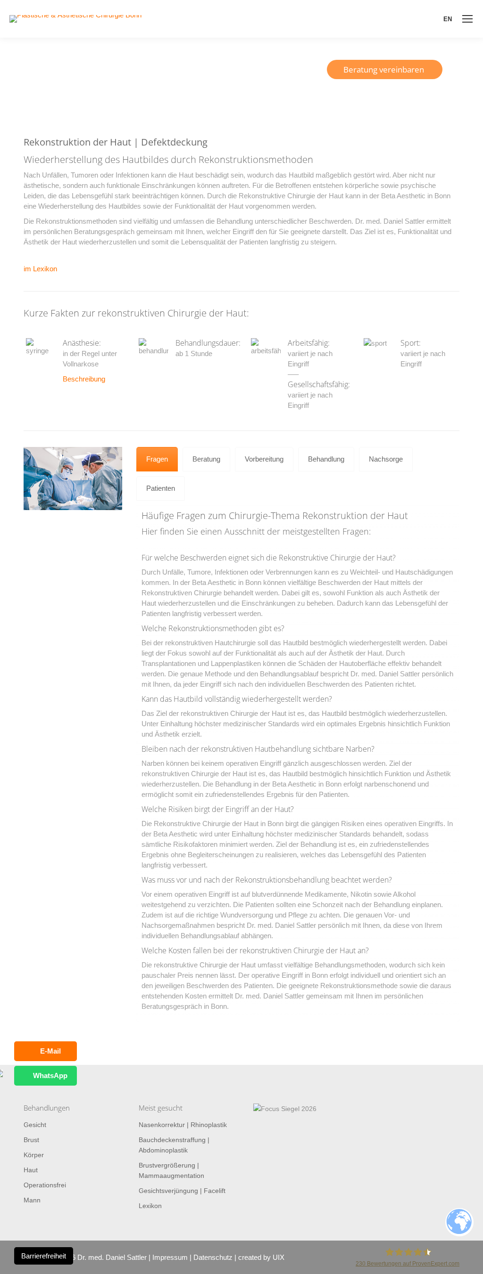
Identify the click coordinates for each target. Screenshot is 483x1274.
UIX (278, 1257)
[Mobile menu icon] (467, 19)
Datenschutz (213, 1257)
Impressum (170, 1257)
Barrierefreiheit (43, 1256)
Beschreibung (84, 379)
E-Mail (50, 1051)
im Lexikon (40, 269)
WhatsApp (50, 1075)
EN (447, 19)
